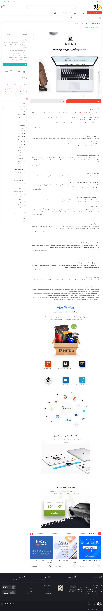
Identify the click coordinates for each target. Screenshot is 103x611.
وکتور (24, 221)
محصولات (96, 18)
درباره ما (19, 2)
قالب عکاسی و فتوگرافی (18, 180)
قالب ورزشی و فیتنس (19, 213)
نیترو (88, 287)
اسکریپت (23, 103)
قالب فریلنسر (21, 188)
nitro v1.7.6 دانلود (18, 84)
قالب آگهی (21, 147)
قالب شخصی (20, 175)
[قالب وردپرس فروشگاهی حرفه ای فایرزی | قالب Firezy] (41, 547)
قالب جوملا (23, 133)
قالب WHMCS (22, 131)
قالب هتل (21, 208)
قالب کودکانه (22, 142)
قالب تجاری (21, 158)
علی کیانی (100, 607)
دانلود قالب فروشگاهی (20, 88)
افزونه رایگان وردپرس (21, 114)
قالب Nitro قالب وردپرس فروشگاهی (11, 90)
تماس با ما (3, 2)
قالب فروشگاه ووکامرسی (11, 92)
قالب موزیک (21, 199)
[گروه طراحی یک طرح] (98, 7)
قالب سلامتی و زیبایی (19, 169)
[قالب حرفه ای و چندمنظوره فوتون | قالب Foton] (65, 547)
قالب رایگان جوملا (21, 136)
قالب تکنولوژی (20, 161)
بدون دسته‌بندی (22, 120)
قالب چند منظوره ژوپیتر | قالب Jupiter (91, 561)
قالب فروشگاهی (82, 18)
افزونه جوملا (22, 109)
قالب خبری (21, 166)
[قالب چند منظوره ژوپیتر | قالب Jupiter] (90, 547)
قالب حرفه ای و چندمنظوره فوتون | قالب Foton (67, 561)
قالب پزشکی (21, 155)
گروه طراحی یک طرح (91, 604)
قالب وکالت (21, 216)
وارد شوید (92, 2)
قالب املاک (21, 153)
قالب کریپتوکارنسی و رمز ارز (18, 194)
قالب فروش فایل (20, 183)
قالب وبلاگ (21, 210)
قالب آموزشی (20, 150)
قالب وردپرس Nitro (12, 94)
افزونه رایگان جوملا (21, 112)
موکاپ (24, 218)
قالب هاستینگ (20, 205)
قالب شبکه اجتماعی (19, 172)
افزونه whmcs (22, 106)
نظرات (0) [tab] (62, 101)
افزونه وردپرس (22, 117)
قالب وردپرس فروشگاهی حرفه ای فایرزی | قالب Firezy (42, 561)
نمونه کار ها (31, 589)
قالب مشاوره (21, 197)
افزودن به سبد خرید (14, 65)
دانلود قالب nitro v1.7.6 (19, 86)
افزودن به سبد (98, 566)
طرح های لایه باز (22, 125)
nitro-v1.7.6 (11, 84)
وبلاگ (48, 589)
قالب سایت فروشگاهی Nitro (21, 92)
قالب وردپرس (90, 18)
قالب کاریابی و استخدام (18, 191)
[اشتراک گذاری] (33, 39)
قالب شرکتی (21, 177)
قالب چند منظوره (20, 164)
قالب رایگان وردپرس (21, 139)
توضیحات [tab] (98, 101)
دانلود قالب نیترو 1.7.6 (11, 88)
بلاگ (8, 2)
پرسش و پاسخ (13, 2)
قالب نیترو (18, 94)
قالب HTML (22, 128)
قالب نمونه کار (20, 202)
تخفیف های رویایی (21, 122)
